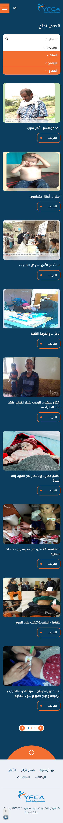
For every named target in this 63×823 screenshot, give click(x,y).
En (14, 8)
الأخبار (12, 770)
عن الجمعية (47, 770)
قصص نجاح (28, 770)
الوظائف (40, 777)
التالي (22, 728)
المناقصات (23, 777)
